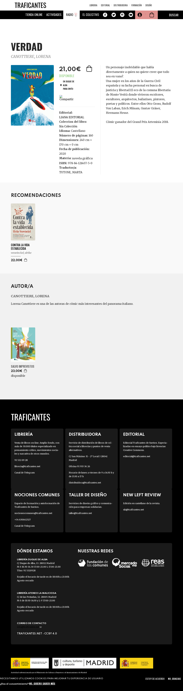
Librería (23, 435)
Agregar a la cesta (89, 68)
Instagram (122, 14)
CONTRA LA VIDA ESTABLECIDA (20, 247)
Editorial (105, 5)
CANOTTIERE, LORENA (31, 56)
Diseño (148, 5)
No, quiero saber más (42, 683)
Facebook (105, 14)
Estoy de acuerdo (155, 678)
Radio (69, 14)
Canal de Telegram (24, 472)
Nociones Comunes (37, 495)
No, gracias (174, 678)
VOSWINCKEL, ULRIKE (21, 252)
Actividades (53, 14)
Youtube (131, 14)
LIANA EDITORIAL (71, 117)
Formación (136, 5)
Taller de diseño (88, 495)
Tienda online (34, 14)
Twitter (113, 14)
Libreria (93, 5)
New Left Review (142, 495)
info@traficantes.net (29, 627)
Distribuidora (121, 5)
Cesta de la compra (151, 14)
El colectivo (91, 14)
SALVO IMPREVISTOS (22, 366)
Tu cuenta (139, 14)
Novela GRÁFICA (82, 158)
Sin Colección (68, 126)
